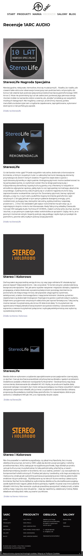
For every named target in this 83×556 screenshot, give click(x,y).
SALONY (62, 14)
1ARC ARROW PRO (29, 526)
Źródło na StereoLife (12, 111)
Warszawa (66, 526)
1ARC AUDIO (12, 546)
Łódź (64, 523)
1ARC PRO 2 (27, 523)
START (11, 14)
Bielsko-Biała (67, 519)
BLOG (72, 14)
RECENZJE (49, 14)
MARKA (37, 14)
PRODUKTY (24, 14)
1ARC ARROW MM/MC (30, 536)
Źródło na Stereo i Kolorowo (15, 316)
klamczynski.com (18, 548)
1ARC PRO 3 (27, 519)
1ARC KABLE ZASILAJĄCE (31, 529)
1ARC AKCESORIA (29, 533)
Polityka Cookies (24, 546)
